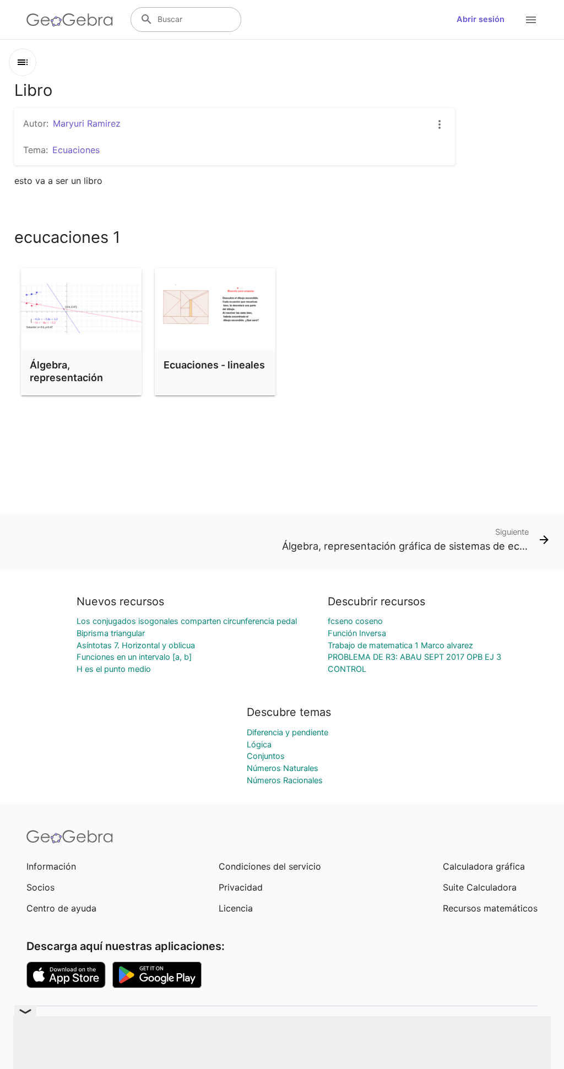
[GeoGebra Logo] (69, 19)
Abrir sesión (481, 19)
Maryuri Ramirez (87, 123)
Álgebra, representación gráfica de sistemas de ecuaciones (76, 384)
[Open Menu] (531, 19)
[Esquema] (22, 62)
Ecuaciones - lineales (214, 365)
